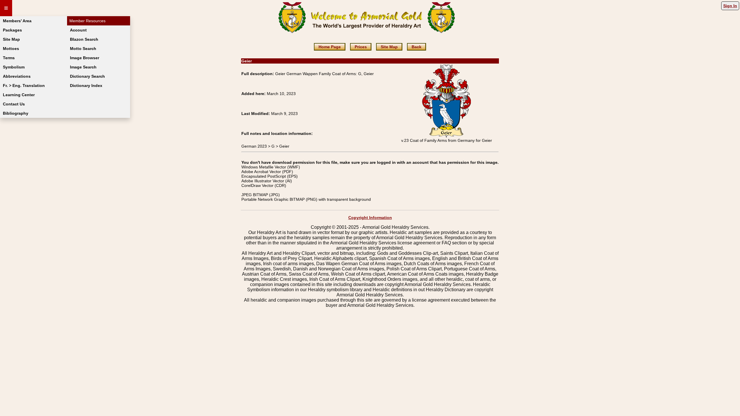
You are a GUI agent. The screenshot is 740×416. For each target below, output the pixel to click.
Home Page (330, 46)
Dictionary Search (87, 76)
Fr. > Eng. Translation (24, 85)
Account (78, 30)
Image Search (83, 67)
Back (416, 46)
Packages (12, 30)
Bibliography (15, 113)
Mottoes (11, 48)
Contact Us (14, 104)
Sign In (730, 5)
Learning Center (19, 94)
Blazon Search (84, 39)
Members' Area (17, 20)
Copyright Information (370, 217)
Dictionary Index (86, 85)
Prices (361, 46)
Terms (9, 57)
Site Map (11, 39)
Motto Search (83, 48)
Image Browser (84, 57)
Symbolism (14, 67)
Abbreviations (17, 76)
